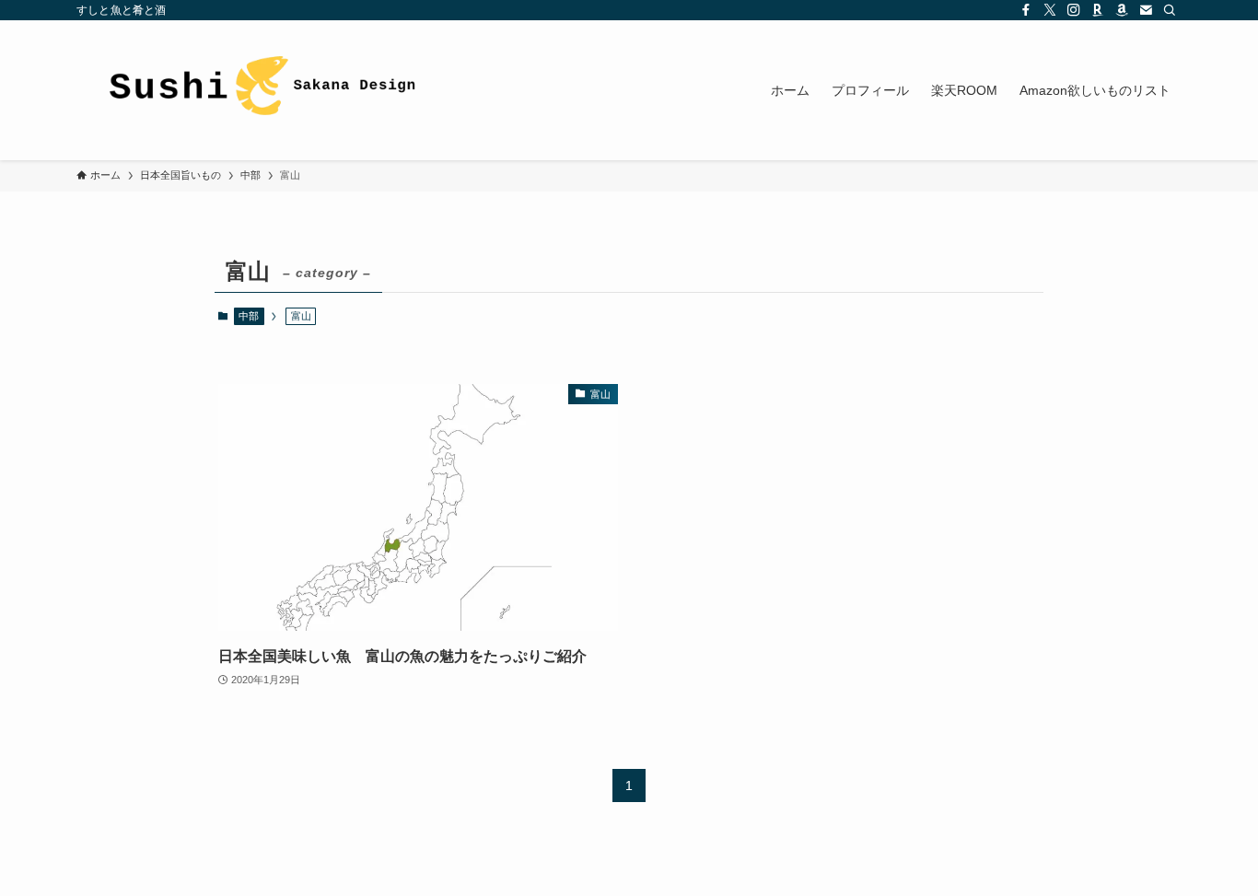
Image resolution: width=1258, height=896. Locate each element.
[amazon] (1122, 10)
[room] (1098, 10)
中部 (249, 315)
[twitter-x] (1050, 10)
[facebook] (1026, 10)
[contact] (1146, 10)
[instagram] (1074, 10)
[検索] (1170, 10)
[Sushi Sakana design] (260, 90)
